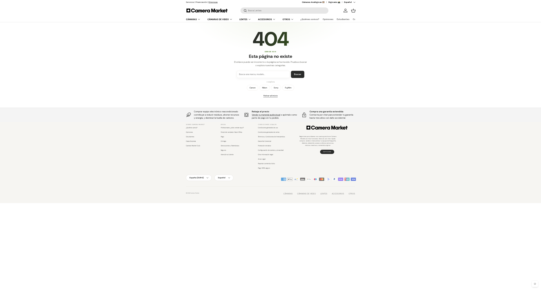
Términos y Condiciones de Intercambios (271, 137)
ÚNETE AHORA (327, 151)
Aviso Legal (262, 159)
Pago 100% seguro (264, 168)
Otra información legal (265, 155)
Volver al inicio (270, 95)
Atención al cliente (227, 155)
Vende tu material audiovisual (266, 114)
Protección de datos (264, 146)
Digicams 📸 (334, 2)
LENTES (243, 19)
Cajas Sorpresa (191, 141)
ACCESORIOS (265, 19)
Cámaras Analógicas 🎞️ (313, 2)
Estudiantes (343, 19)
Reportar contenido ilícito (266, 164)
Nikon (264, 87)
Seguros (223, 150)
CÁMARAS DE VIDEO (218, 19)
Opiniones (328, 19)
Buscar (297, 74)
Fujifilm (288, 87)
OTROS (286, 19)
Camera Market (194, 193)
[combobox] (284, 10)
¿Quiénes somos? (309, 19)
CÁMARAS (191, 19)
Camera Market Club (193, 146)
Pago (222, 137)
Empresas (213, 2)
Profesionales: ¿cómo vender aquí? (232, 128)
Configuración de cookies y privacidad (271, 150)
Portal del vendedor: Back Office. (231, 132)
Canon (253, 87)
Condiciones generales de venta (268, 132)
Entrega (223, 141)
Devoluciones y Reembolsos (230, 146)
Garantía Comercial (264, 141)
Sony (276, 87)
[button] (353, 10)
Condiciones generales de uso (268, 128)
